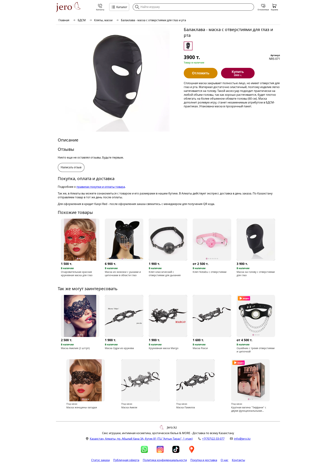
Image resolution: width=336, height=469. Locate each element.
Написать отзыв (71, 167)
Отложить (200, 73)
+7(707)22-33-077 (213, 439)
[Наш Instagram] (160, 449)
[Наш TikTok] (175, 449)
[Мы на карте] (191, 449)
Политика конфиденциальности (165, 460)
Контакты (238, 460)
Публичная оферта (126, 460)
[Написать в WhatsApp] (144, 449)
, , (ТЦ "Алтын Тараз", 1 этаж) (141, 439)
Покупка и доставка (203, 460)
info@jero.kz (242, 439)
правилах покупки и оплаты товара (100, 187)
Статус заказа (100, 460)
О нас (224, 460)
